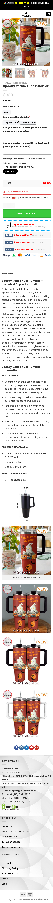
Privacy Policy (9, 843)
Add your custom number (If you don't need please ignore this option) (26, 145)
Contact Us (8, 869)
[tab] (26, 280)
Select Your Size (12, 106)
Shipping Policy (10, 874)
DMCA (5, 884)
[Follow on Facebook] (16, 754)
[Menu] (3, 14)
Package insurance (13, 158)
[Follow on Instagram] (21, 754)
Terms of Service (11, 848)
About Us (7, 832)
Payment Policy (10, 879)
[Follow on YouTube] (36, 754)
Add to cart (27, 213)
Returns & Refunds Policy (15, 837)
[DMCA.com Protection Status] (10, 812)
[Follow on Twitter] (26, 754)
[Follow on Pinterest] (31, 754)
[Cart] (48, 14)
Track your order (11, 853)
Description (7, 280)
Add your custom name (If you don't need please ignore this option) (25, 129)
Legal (5, 890)
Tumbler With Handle (15, 82)
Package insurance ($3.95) (20, 166)
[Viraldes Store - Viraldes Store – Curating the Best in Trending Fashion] (26, 14)
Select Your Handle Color (16, 117)
